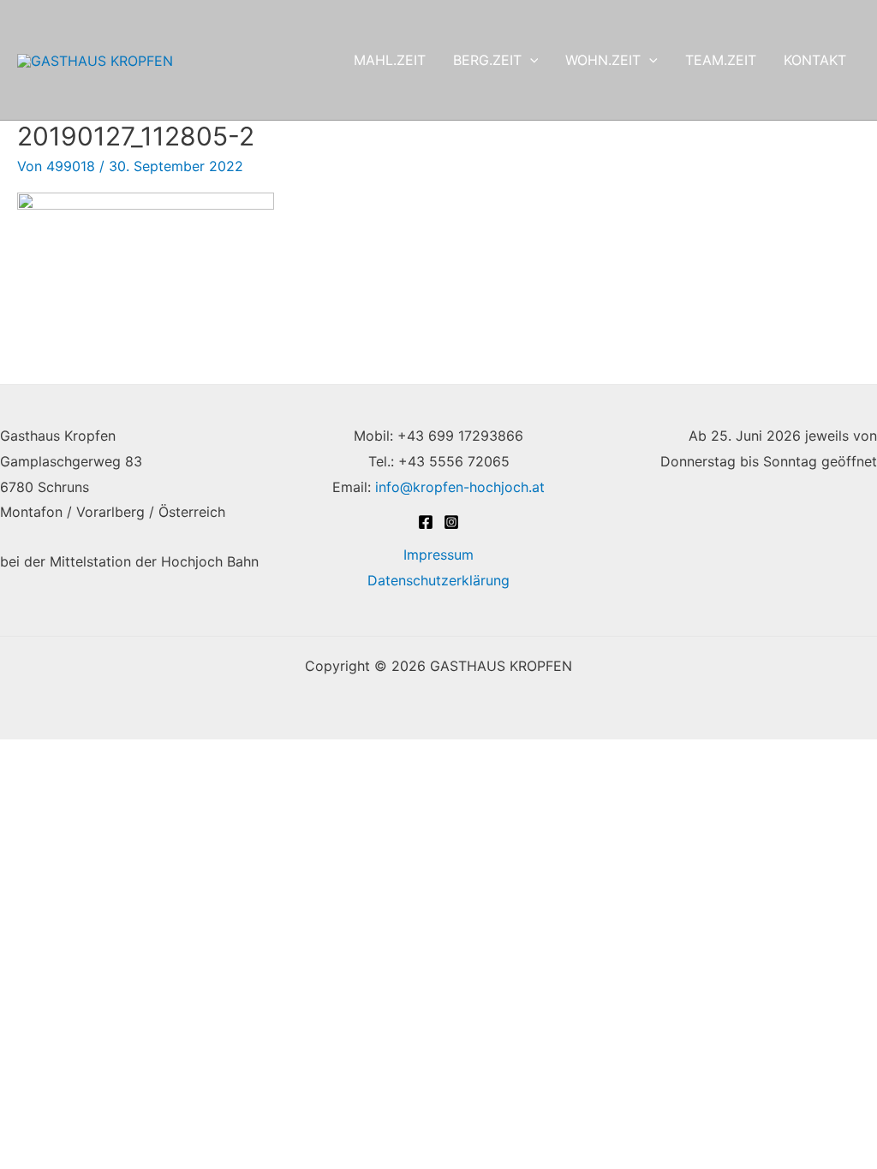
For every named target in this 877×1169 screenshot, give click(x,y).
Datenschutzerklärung (438, 580)
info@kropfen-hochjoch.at (460, 486)
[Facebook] (425, 522)
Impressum (438, 554)
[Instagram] (451, 522)
